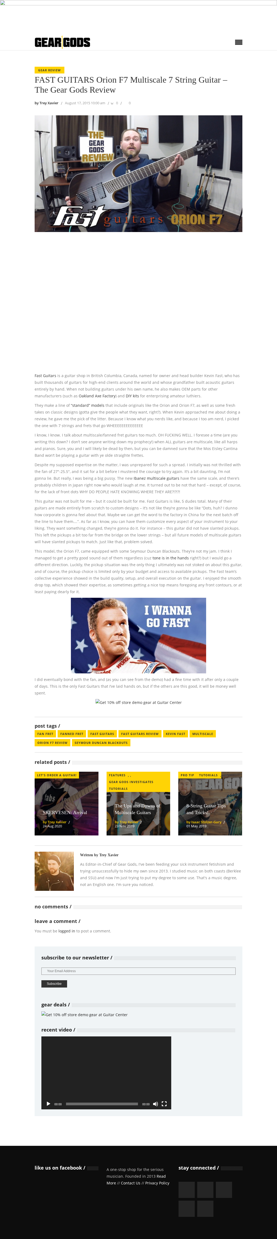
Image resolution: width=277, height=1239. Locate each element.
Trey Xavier (108, 855)
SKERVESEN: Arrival (65, 812)
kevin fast (175, 734)
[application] (106, 1072)
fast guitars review (140, 734)
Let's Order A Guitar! (57, 775)
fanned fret (71, 734)
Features (117, 775)
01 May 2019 (196, 826)
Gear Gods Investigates (131, 782)
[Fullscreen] (164, 1104)
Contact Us (130, 1183)
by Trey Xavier (46, 102)
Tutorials (118, 789)
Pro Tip (187, 775)
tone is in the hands (171, 557)
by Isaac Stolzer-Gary (204, 822)
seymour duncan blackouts (101, 743)
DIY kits (132, 395)
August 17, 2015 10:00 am (85, 102)
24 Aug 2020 (52, 826)
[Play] (48, 1104)
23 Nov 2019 (124, 826)
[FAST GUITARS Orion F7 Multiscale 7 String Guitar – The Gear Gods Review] (54, 871)
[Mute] (155, 1104)
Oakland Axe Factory (97, 395)
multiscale (202, 734)
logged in (66, 931)
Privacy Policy (157, 1183)
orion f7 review (52, 743)
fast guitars (102, 734)
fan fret (45, 734)
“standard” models (87, 405)
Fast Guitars (45, 375)
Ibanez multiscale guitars (156, 478)
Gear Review (49, 70)
